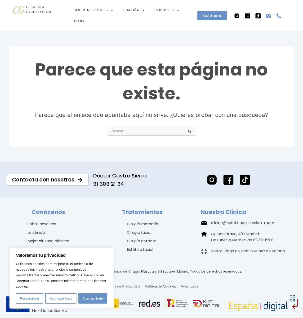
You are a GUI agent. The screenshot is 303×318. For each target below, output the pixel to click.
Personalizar (29, 298)
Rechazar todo (60, 298)
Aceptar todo (92, 298)
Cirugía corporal (142, 241)
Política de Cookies (160, 286)
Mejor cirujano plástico (48, 241)
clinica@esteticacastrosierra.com (242, 222)
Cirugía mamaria (142, 224)
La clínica (36, 232)
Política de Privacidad (122, 286)
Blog (79, 21)
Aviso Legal (190, 286)
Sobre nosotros (91, 10)
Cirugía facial (139, 232)
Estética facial (140, 249)
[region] (61, 278)
